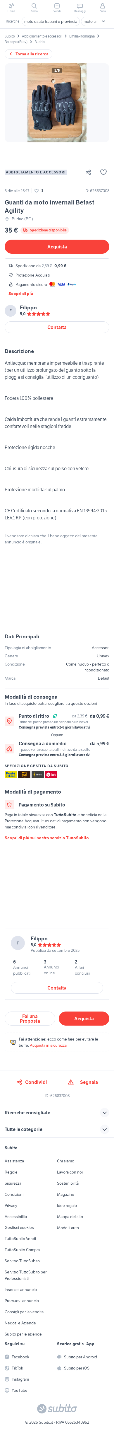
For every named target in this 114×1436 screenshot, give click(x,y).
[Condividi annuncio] (90, 172)
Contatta (57, 327)
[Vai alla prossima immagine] (100, 103)
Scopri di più (20, 293)
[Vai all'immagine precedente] (14, 103)
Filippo (28, 307)
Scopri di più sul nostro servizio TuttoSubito (47, 837)
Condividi (36, 1082)
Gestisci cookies (19, 1227)
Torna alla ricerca (32, 54)
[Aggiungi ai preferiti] (103, 172)
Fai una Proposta (30, 1018)
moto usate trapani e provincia (50, 21)
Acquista (57, 247)
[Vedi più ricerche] (103, 21)
